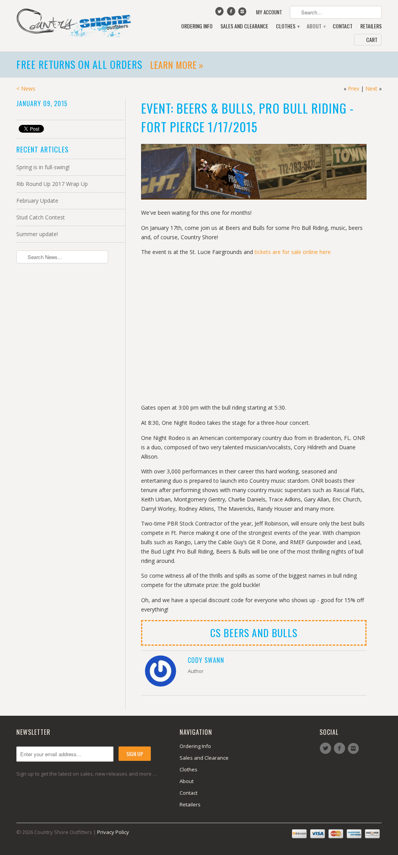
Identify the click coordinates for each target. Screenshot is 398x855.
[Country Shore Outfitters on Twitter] (220, 13)
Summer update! (37, 234)
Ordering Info (197, 26)
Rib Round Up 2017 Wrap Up (52, 183)
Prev (353, 88)
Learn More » (177, 65)
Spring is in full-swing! (43, 167)
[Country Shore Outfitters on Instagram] (243, 13)
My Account (269, 12)
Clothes (287, 26)
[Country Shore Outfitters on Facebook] (232, 13)
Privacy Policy (113, 832)
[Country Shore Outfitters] (74, 22)
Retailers (371, 26)
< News (25, 88)
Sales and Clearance (244, 26)
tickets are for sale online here (293, 252)
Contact (343, 26)
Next (371, 88)
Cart (371, 39)
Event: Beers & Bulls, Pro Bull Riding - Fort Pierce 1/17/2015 (247, 117)
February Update (37, 200)
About (316, 26)
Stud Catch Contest (40, 217)
